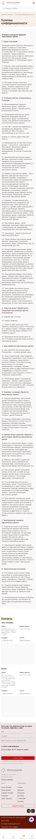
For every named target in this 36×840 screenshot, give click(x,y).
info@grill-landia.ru (25, 640)
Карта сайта (5, 820)
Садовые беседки (7, 793)
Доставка (20, 796)
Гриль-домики (6, 790)
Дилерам (20, 790)
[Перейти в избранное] (22, 836)
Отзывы (19, 787)
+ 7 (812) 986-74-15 (6, 640)
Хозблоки (4, 796)
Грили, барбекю (6, 798)
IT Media (15, 827)
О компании (21, 798)
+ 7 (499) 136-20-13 (6, 693)
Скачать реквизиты (7, 779)
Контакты (20, 801)
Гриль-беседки (6, 787)
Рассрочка (21, 793)
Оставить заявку (18, 758)
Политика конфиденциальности (10, 824)
